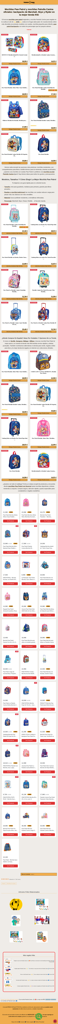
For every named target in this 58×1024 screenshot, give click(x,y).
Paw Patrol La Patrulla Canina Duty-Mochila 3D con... (43, 323)
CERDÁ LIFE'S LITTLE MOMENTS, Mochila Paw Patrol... (43, 372)
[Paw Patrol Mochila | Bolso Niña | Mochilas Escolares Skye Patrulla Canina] (43, 427)
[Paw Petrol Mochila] (43, 143)
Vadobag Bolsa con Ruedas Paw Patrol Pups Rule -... (43, 225)
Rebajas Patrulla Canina (14, 63)
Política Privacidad (39, 1021)
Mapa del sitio (15, 1021)
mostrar (32, 874)
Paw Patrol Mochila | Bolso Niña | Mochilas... (43, 438)
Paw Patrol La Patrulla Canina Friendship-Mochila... (14, 291)
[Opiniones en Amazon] (34, 125)
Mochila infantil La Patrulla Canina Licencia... (43, 55)
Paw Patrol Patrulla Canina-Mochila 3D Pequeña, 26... (14, 155)
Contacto (22, 1021)
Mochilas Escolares (11, 883)
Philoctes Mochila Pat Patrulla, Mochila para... (15, 120)
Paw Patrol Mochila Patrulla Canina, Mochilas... (43, 120)
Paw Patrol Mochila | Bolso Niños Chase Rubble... (14, 87)
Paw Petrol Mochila (43, 154)
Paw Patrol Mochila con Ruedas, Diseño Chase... (14, 257)
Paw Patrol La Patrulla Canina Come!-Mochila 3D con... (14, 323)
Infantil (3, 883)
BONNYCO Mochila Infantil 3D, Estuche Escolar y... (14, 55)
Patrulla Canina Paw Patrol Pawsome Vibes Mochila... (43, 291)
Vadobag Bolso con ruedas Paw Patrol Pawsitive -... (43, 258)
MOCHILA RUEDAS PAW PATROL (14, 233)
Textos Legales (29, 1021)
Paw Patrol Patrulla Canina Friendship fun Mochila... (43, 88)
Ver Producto (10, 521)
